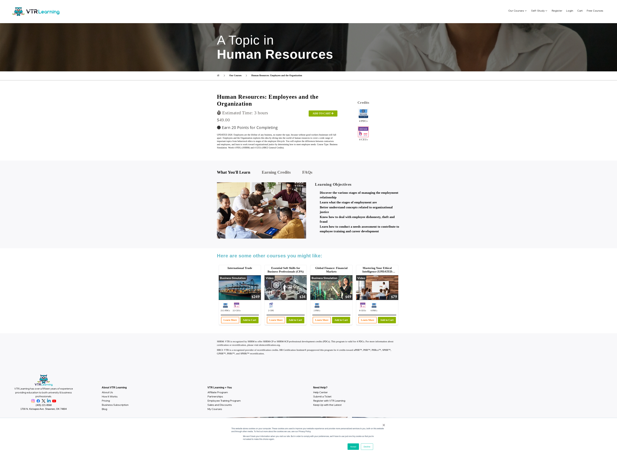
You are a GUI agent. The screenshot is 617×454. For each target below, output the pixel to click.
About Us (107, 392)
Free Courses (595, 10)
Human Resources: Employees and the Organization (276, 75)
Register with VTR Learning (329, 400)
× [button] (383, 423)
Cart (580, 10)
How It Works (110, 396)
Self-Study (538, 10)
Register (557, 10)
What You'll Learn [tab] (233, 172)
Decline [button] (367, 446)
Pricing (106, 400)
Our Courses (516, 10)
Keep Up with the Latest (327, 404)
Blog (104, 409)
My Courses (214, 409)
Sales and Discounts (219, 404)
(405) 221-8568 (44, 405)
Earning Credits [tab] (276, 172)
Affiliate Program (217, 392)
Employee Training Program (224, 400)
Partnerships (215, 396)
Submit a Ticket (322, 396)
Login (569, 10)
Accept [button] (353, 446)
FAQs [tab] (307, 172)
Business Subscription (115, 404)
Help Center (320, 392)
